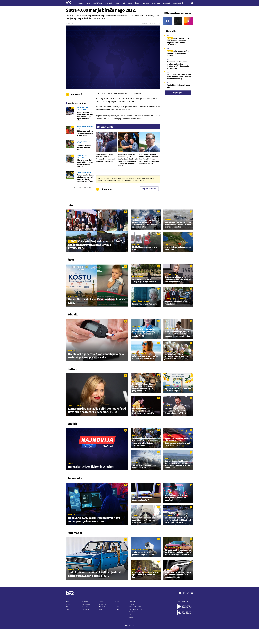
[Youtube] (192, 593)
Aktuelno (71, 351)
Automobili (102, 607)
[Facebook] (167, 21)
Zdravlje (85, 601)
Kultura (85, 607)
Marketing (132, 601)
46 (190, 561)
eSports (101, 601)
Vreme (117, 609)
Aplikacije (132, 612)
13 (190, 507)
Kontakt (131, 617)
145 (72, 108)
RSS (130, 614)
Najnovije (81, 3)
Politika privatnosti (135, 609)
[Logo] (69, 3)
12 (72, 156)
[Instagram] (188, 21)
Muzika (135, 406)
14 (158, 561)
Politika (135, 217)
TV (115, 604)
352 (72, 172)
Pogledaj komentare (149, 189)
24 (72, 141)
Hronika (168, 220)
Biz (67, 607)
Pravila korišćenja (135, 607)
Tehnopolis (102, 604)
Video (117, 601)
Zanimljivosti (73, 569)
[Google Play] (185, 606)
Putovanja (86, 604)
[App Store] (185, 612)
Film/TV (167, 406)
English (71, 463)
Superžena (85, 609)
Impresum (132, 604)
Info (67, 601)
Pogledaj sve (177, 93)
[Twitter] (178, 21)
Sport (68, 604)
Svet (166, 244)
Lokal (100, 609)
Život (68, 609)
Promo (167, 386)
